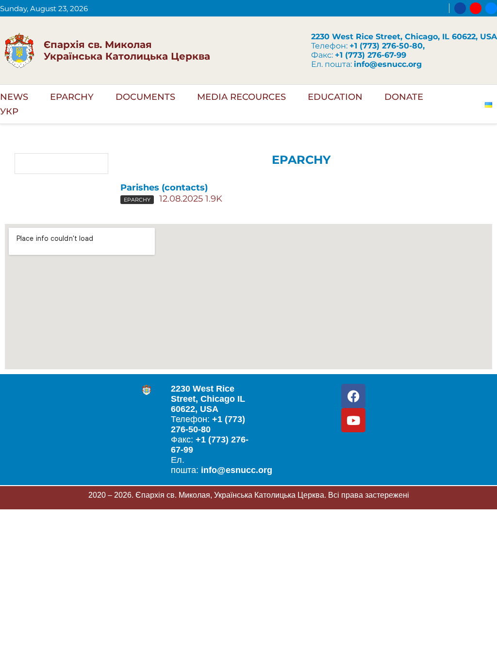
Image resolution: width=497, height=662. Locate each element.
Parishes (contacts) (164, 187)
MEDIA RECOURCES (241, 97)
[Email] (491, 8)
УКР (9, 111)
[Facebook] (460, 8)
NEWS (14, 97)
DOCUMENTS (145, 97)
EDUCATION (335, 97)
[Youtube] (475, 8)
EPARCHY (72, 97)
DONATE (403, 97)
